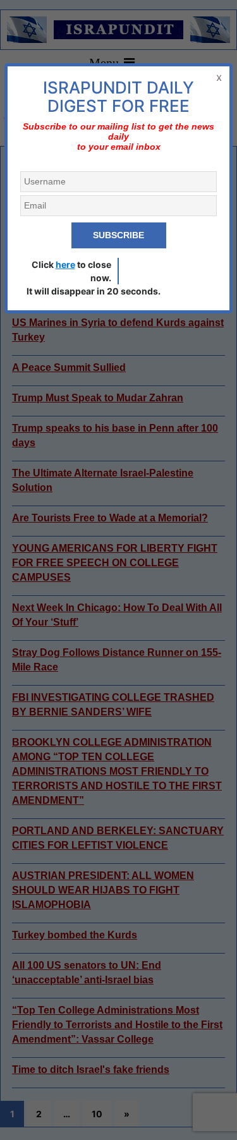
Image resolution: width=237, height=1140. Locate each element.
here (65, 264)
